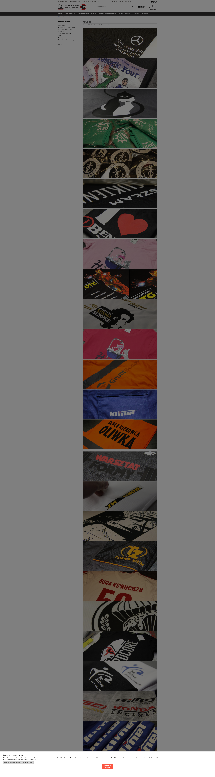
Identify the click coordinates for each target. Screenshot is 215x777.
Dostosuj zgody (27, 762)
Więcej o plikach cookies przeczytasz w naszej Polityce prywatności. (19, 759)
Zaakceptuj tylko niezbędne (12, 762)
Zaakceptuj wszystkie (107, 766)
